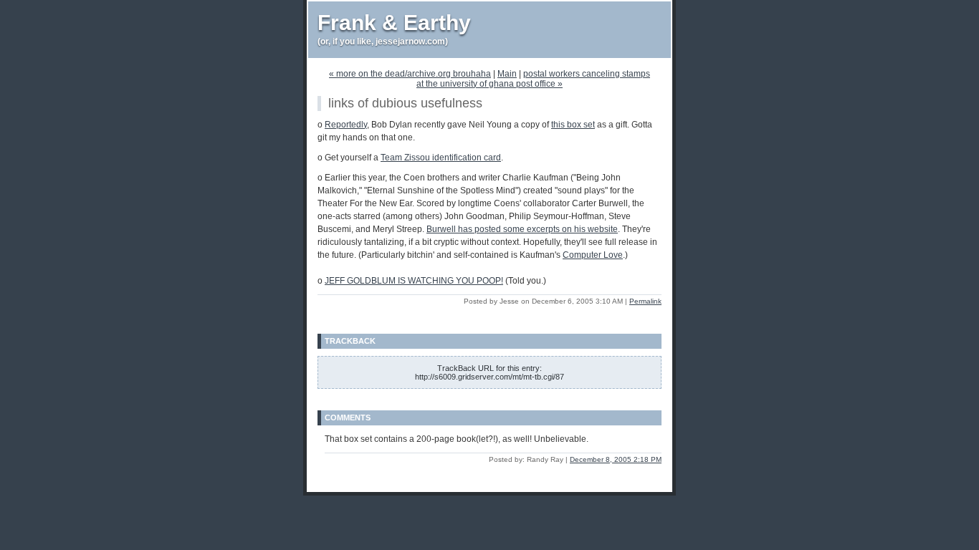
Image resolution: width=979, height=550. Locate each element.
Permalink (645, 301)
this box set (573, 125)
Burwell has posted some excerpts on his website (522, 229)
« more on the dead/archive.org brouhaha (410, 74)
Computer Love (593, 255)
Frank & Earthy (394, 22)
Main (507, 74)
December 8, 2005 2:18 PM (616, 459)
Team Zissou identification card (441, 158)
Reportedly (346, 125)
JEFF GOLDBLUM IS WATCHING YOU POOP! (414, 281)
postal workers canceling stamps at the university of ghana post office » (533, 79)
